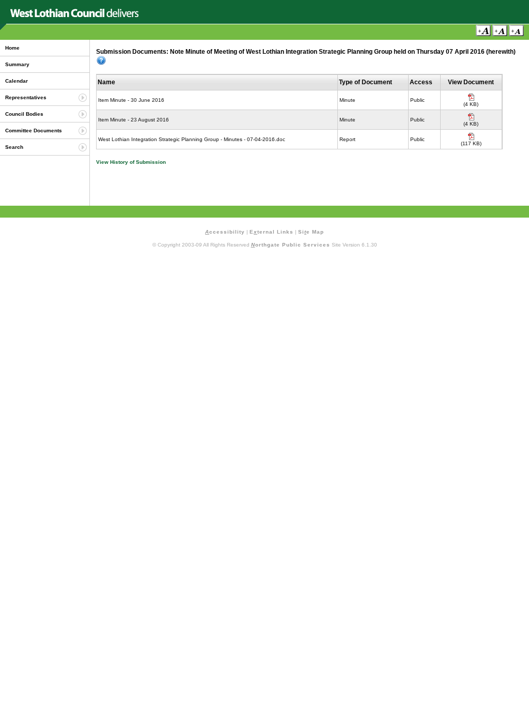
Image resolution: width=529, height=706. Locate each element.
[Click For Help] (101, 60)
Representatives (25, 97)
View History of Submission (131, 162)
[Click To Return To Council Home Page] (74, 15)
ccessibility (225, 232)
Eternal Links (271, 232)
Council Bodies (24, 114)
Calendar (16, 81)
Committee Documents (33, 130)
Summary (17, 64)
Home (12, 48)
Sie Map (311, 232)
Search (14, 147)
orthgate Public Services (290, 245)
